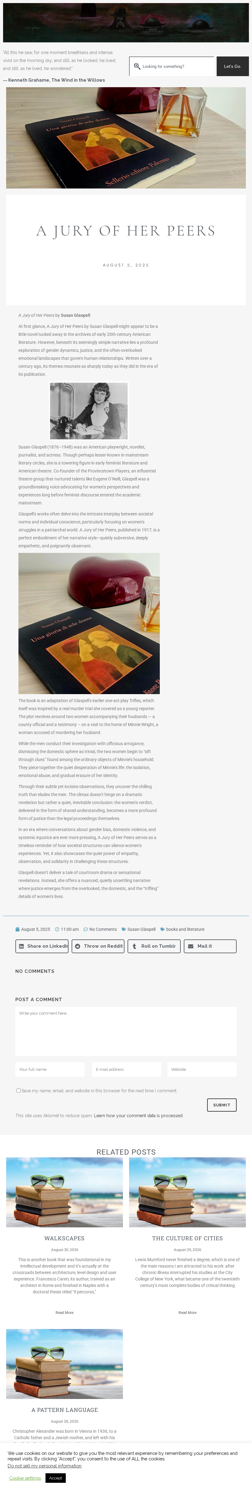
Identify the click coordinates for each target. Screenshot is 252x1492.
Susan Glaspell (142, 929)
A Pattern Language (64, 1409)
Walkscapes (64, 1238)
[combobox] (171, 66)
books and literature (185, 929)
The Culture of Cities (187, 1238)
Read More (64, 1313)
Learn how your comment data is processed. (138, 1115)
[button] (42, 946)
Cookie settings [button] (25, 1478)
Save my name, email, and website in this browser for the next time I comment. (99, 1090)
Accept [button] (55, 1478)
